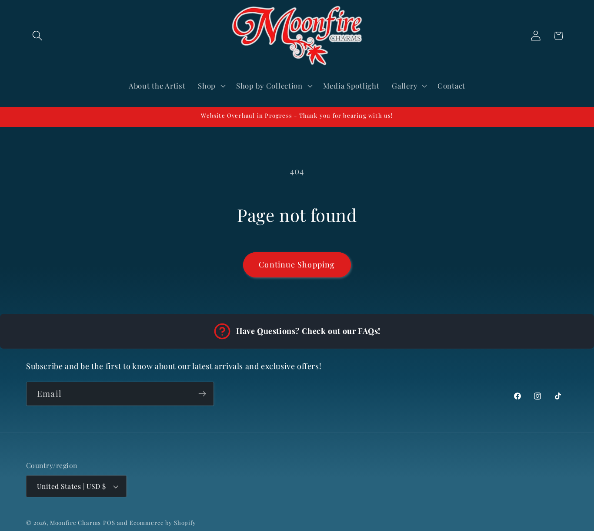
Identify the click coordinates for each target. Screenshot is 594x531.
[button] (37, 35)
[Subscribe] (202, 394)
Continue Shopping (297, 264)
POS (109, 522)
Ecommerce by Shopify (163, 522)
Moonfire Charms (75, 522)
